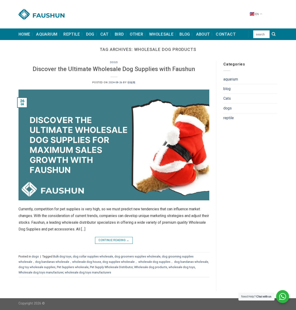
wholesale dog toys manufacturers (88, 272)
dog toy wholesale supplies (37, 267)
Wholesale (161, 34)
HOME (24, 34)
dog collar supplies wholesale (93, 256)
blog (227, 89)
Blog (184, 34)
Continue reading (114, 240)
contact (225, 34)
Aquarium (46, 34)
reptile (228, 118)
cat (104, 34)
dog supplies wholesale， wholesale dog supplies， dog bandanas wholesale (155, 262)
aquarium (230, 79)
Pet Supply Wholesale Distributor (111, 267)
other (136, 34)
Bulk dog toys (62, 256)
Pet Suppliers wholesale (73, 267)
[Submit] (274, 34)
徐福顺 (131, 82)
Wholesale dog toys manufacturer (40, 272)
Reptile (71, 34)
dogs (114, 62)
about (203, 34)
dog (90, 34)
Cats (227, 98)
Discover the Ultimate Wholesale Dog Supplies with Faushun (114, 68)
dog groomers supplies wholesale (137, 256)
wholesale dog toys (182, 267)
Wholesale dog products (150, 267)
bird (119, 34)
